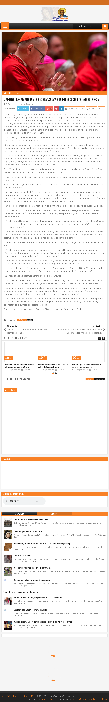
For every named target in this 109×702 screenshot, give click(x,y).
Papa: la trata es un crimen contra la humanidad (20, 591)
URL (102, 109)
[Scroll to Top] (105, 698)
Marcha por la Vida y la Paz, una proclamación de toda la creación (38, 597)
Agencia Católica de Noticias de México (18, 696)
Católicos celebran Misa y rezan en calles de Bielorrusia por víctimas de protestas (44, 621)
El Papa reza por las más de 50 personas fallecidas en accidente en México (19, 365)
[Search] (105, 26)
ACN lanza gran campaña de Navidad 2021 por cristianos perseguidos (87, 365)
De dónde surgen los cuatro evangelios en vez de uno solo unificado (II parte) (42, 543)
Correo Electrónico (75, 109)
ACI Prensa (22, 320)
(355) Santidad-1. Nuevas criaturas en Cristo (30, 609)
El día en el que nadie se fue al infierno (28, 531)
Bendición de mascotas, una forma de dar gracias (32, 567)
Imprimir (92, 109)
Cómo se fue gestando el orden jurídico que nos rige (33, 579)
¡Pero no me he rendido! (22, 555)
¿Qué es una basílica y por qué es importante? (31, 519)
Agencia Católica (49, 699)
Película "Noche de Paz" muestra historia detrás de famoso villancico (53, 365)
